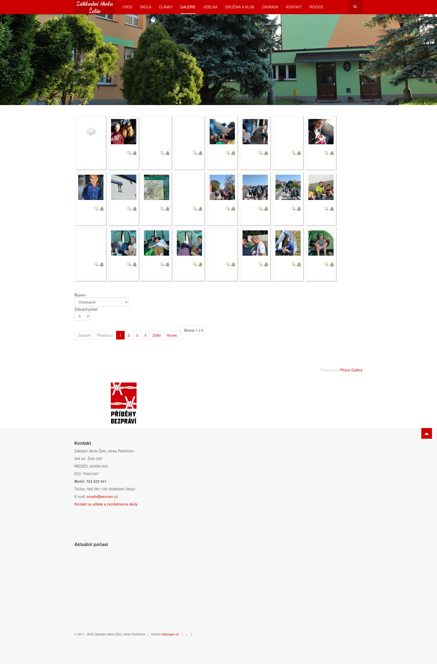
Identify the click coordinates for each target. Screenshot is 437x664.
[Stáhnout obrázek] (134, 152)
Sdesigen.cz (170, 634)
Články (166, 6)
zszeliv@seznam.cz (102, 496)
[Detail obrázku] (129, 152)
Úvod (127, 6)
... (187, 634)
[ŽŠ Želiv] (94, 7)
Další (157, 335)
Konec (172, 335)
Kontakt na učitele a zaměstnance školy (106, 504)
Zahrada (270, 6)
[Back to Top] (426, 433)
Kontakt (294, 6)
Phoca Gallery (351, 369)
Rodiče (316, 6)
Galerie (187, 6)
